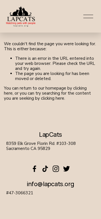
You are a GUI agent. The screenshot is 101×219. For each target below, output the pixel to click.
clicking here (52, 98)
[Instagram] (55, 168)
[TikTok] (45, 168)
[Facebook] (34, 168)
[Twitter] (66, 168)
